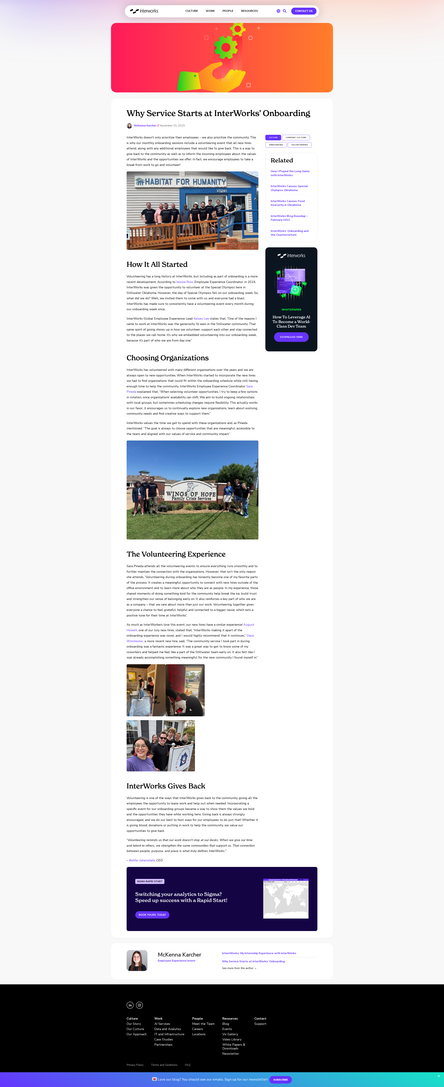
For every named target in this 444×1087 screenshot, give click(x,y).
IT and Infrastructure (169, 1034)
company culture (296, 137)
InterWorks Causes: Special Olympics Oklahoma (289, 188)
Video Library (231, 1039)
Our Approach (137, 1034)
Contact (260, 1019)
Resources (230, 1019)
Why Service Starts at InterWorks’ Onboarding (253, 961)
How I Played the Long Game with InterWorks (290, 173)
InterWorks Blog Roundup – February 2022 (289, 218)
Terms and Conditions (164, 1065)
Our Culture (135, 1029)
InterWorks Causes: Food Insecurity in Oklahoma (288, 203)
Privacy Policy (135, 1065)
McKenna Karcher (145, 125)
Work (158, 1019)
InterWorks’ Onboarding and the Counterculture (290, 233)
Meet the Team (203, 1024)
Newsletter (230, 1054)
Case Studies (163, 1039)
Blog (225, 1024)
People (197, 1019)
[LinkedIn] (130, 1008)
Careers (197, 1029)
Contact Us (304, 11)
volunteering (299, 145)
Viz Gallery (230, 1034)
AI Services (162, 1024)
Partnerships (163, 1045)
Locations (199, 1034)
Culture (132, 1019)
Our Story (134, 1024)
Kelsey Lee (201, 318)
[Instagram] (139, 1008)
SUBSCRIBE (280, 1079)
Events (227, 1029)
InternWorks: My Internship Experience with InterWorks (259, 953)
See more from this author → (239, 968)
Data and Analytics (167, 1029)
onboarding (276, 145)
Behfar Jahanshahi (142, 860)
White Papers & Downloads (233, 1047)
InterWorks (144, 11)
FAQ (187, 1065)
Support (260, 1024)
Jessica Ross (184, 282)
